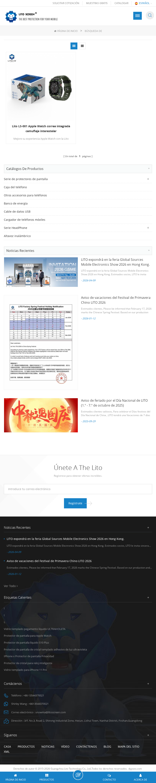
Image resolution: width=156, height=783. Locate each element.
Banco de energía (16, 203)
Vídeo (65, 746)
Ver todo (10, 586)
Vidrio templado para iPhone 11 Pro (25, 670)
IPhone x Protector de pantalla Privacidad (29, 656)
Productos (26, 746)
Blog (107, 746)
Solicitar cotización (66, 3)
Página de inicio (67, 31)
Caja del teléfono (15, 187)
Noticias (47, 746)
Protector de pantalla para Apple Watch (27, 635)
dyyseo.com (135, 768)
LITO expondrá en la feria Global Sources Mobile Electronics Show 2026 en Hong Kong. (65, 539)
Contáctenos (86, 746)
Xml (7, 752)
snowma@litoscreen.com (50, 712)
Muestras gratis (97, 3)
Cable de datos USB (17, 211)
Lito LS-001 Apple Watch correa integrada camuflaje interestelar (41, 128)
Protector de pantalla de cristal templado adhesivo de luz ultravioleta (45, 649)
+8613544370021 (39, 704)
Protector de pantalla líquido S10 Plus (26, 642)
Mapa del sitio (128, 746)
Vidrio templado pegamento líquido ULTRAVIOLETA (34, 629)
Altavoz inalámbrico (17, 236)
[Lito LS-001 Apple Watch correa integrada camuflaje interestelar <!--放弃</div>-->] (41, 87)
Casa (7, 746)
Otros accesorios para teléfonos (25, 195)
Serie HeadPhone (15, 228)
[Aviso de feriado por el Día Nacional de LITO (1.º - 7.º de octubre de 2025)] (41, 415)
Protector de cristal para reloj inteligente (28, 663)
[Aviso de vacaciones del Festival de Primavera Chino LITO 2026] (41, 342)
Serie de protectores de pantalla (26, 179)
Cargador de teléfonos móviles (24, 220)
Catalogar (121, 3)
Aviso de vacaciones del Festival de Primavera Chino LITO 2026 (49, 561)
